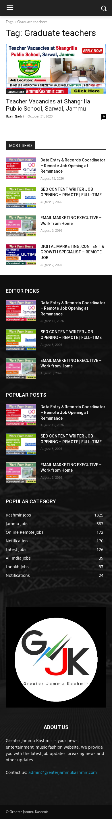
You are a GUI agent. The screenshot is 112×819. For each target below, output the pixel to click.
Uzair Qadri (15, 116)
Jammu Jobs (15, 92)
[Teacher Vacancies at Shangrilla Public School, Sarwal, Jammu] (56, 69)
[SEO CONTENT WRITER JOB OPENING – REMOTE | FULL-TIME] (21, 197)
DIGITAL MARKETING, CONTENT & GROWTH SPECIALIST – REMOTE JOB (72, 252)
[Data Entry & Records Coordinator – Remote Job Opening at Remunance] (21, 168)
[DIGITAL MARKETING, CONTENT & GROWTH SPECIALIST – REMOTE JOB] (21, 254)
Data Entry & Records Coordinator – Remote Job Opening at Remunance (72, 166)
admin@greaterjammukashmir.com (62, 772)
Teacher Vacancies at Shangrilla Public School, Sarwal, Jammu (48, 105)
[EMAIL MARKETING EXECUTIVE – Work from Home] (21, 225)
